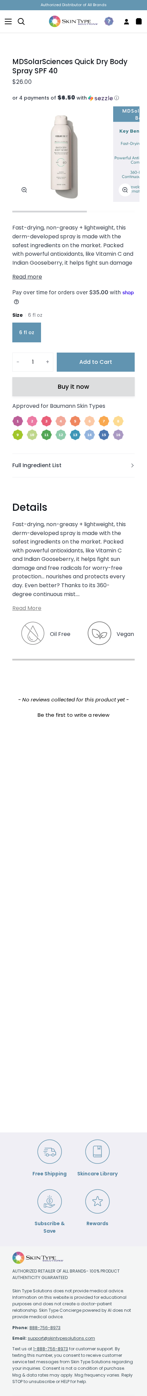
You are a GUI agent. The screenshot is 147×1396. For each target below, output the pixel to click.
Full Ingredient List (37, 465)
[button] (73, 98)
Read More (26, 608)
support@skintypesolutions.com (61, 1338)
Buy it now (73, 386)
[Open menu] (6, 21)
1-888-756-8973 (50, 1349)
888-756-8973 (45, 1328)
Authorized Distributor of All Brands (74, 5)
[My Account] (124, 21)
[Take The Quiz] (106, 21)
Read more (27, 277)
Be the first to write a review (73, 714)
